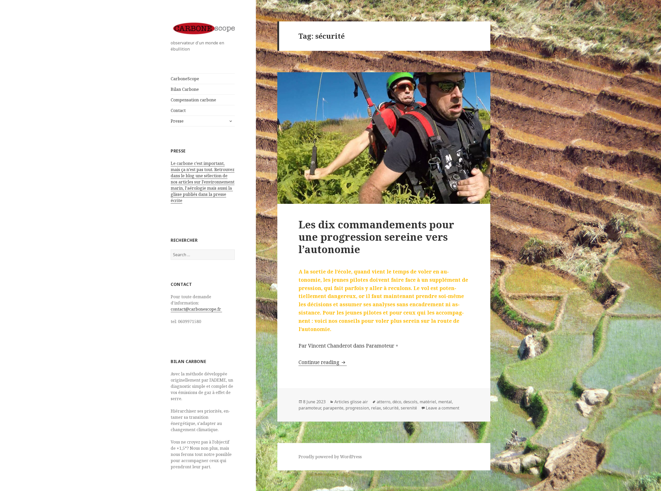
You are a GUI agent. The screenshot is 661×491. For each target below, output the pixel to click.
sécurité (391, 408)
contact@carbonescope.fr (196, 309)
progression (357, 408)
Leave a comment (442, 408)
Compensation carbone (193, 100)
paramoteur (309, 408)
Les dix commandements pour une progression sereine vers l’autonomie (376, 237)
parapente (333, 408)
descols (410, 402)
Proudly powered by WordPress (330, 457)
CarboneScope (185, 79)
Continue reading (322, 362)
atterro (383, 402)
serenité (409, 408)
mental (445, 402)
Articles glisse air (351, 402)
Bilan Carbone (185, 89)
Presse (177, 121)
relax (376, 408)
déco (396, 402)
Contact (178, 110)
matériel (428, 402)
